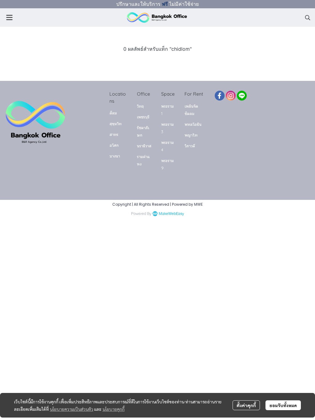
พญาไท (191, 135)
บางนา (115, 155)
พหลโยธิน (193, 124)
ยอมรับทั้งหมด (283, 405)
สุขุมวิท (116, 123)
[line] (242, 96)
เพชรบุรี (143, 116)
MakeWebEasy (171, 214)
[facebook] (220, 96)
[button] (307, 17)
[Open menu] (9, 17)
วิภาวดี (190, 145)
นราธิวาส (144, 145)
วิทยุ (140, 106)
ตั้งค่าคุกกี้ (246, 405)
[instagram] (231, 96)
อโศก (114, 145)
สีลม (113, 112)
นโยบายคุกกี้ (113, 409)
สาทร (114, 134)
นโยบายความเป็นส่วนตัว (71, 409)
